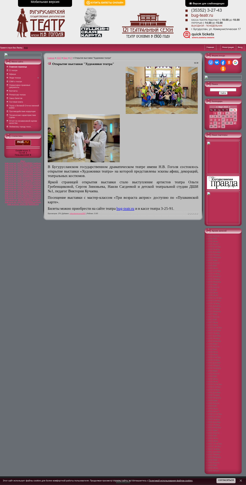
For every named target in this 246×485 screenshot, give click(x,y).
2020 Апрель (214, 403)
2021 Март (213, 430)
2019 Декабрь (214, 392)
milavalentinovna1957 (78, 213)
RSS (26, 48)
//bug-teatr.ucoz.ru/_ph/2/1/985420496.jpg (23, 171)
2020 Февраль (214, 398)
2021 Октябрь (214, 446)
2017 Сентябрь (215, 328)
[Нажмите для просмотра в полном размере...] (162, 113)
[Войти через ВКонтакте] (217, 62)
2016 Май (212, 290)
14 (211, 120)
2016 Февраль (214, 282)
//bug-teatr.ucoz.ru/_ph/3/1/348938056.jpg (23, 201)
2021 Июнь (213, 438)
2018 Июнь (213, 352)
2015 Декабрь (214, 276)
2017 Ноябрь (214, 333)
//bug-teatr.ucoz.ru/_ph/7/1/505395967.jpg (20, 162)
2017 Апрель (214, 317)
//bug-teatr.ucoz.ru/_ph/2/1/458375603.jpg (23, 194)
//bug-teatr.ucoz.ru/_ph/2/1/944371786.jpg (23, 179)
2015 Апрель (214, 263)
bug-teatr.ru (125, 208)
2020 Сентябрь (215, 414)
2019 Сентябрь (215, 384)
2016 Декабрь (214, 306)
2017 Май (212, 319)
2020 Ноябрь (214, 419)
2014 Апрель (214, 236)
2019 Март (213, 371)
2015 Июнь (213, 268)
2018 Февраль (214, 341)
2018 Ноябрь (214, 360)
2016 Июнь (213, 292)
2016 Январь (214, 279)
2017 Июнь (213, 322)
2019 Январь (214, 365)
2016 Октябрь (214, 301)
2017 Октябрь (214, 330)
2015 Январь (214, 255)
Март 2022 (223, 107)
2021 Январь (214, 425)
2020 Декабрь (214, 422)
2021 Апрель (214, 433)
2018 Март (213, 344)
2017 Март (213, 314)
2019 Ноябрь (214, 390)
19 (231, 120)
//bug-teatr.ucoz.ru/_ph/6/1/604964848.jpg (23, 192)
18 (227, 120)
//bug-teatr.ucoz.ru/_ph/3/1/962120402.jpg (23, 196)
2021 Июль (213, 441)
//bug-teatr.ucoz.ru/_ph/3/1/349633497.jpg (23, 181)
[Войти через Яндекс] (229, 62)
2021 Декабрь (214, 452)
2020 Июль (213, 408)
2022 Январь (214, 454)
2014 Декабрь (214, 252)
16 (219, 120)
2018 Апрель (214, 346)
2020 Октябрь (214, 417)
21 (211, 123)
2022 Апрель (214, 462)
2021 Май (212, 435)
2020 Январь (214, 395)
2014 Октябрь (214, 247)
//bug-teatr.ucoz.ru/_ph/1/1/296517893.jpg (23, 164)
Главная (51, 58)
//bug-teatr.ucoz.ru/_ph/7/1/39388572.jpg (23, 199)
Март (65, 58)
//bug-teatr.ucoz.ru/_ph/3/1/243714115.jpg (23, 166)
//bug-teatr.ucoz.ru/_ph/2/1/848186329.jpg (23, 175)
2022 (59, 58)
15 (215, 120)
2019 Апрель (214, 373)
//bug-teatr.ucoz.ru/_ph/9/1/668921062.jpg (23, 168)
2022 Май (212, 465)
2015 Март (213, 260)
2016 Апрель (214, 287)
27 (71, 58)
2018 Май (212, 349)
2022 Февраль (214, 457)
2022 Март (213, 460)
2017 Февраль (214, 311)
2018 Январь (214, 338)
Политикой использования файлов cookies (171, 480)
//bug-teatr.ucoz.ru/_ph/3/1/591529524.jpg (23, 188)
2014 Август (213, 244)
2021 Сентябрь (215, 444)
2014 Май (212, 238)
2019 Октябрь (214, 387)
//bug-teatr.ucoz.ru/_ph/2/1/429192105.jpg (23, 186)
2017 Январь (214, 309)
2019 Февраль (214, 368)
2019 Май (212, 376)
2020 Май (212, 406)
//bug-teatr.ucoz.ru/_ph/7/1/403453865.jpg (23, 173)
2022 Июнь (213, 468)
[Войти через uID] (210, 62)
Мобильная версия (45, 2)
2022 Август (213, 471)
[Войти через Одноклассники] (223, 68)
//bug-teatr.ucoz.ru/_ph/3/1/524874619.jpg (23, 190)
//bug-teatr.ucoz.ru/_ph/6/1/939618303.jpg (23, 184)
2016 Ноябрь (214, 303)
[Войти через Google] (235, 62)
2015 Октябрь (214, 271)
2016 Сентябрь (215, 298)
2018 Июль (213, 354)
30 (219, 126)
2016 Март (213, 284)
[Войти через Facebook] (223, 62)
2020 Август (213, 411)
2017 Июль (213, 325)
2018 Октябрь (214, 357)
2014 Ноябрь (214, 249)
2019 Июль (213, 381)
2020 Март (213, 400)
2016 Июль (213, 295)
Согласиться (226, 480)
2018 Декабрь (214, 363)
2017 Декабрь (214, 336)
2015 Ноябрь (214, 274)
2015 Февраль (214, 257)
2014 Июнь (213, 241)
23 (219, 123)
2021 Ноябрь (214, 449)
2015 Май (212, 265)
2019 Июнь (213, 379)
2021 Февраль (214, 427)
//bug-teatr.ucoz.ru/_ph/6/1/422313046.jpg (23, 177)
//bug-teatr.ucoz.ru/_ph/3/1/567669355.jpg (24, 203)
